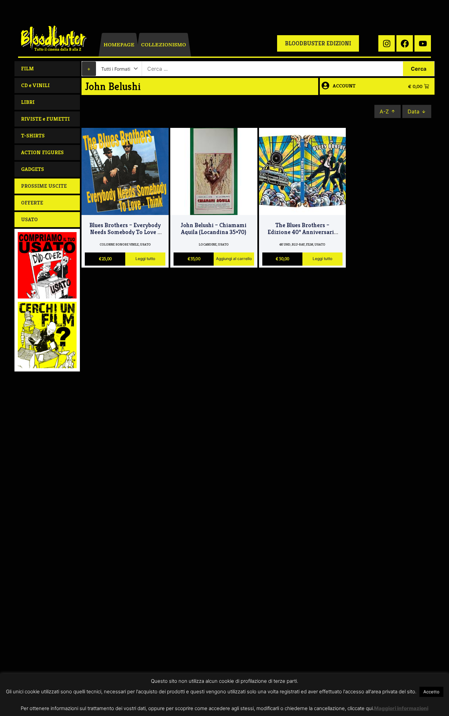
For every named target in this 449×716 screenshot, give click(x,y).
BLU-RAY (298, 244)
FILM (27, 68)
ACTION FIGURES (42, 152)
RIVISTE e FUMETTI (45, 118)
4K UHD (285, 244)
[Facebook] (404, 43)
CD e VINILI (35, 85)
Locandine (208, 244)
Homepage (119, 45)
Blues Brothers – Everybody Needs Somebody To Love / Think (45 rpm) (125, 232)
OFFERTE (32, 202)
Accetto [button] (431, 691)
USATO (29, 219)
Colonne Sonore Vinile (119, 244)
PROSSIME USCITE (44, 185)
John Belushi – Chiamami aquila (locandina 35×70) (214, 228)
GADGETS (32, 169)
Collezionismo (163, 45)
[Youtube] (422, 43)
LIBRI (28, 102)
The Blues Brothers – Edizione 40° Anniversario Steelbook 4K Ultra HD (302, 232)
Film (309, 244)
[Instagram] (386, 43)
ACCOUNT (344, 86)
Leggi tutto (145, 259)
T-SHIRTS (33, 135)
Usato (145, 244)
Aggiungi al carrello (234, 259)
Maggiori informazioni (401, 708)
